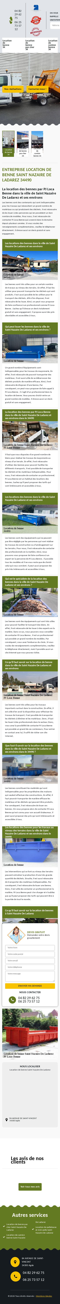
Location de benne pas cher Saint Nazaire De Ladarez (17, 1227)
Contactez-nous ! (37, 89)
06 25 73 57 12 (18, 26)
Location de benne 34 (7, 44)
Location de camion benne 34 (53, 45)
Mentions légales (44, 1296)
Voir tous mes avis (30, 1187)
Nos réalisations (12, 89)
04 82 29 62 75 (18, 15)
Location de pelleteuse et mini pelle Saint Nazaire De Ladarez (46, 1230)
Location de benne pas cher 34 (30, 45)
